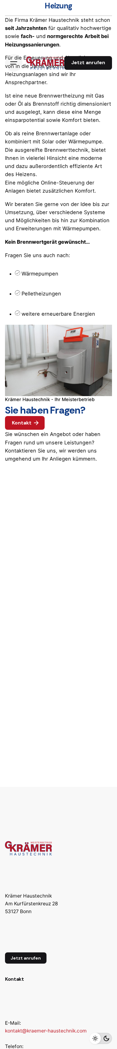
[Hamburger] (13, 63)
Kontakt (22, 423)
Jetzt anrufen (88, 63)
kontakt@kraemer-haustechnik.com (46, 1031)
